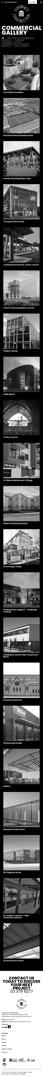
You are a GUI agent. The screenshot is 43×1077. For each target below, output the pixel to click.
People (4, 1042)
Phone (10, 2)
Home (4, 1036)
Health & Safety (7, 1049)
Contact (4, 1052)
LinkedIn (5, 1028)
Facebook (9, 1027)
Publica (23, 1074)
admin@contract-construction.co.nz (18, 1022)
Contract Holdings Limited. (13, 1072)
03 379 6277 (10, 1020)
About (4, 1039)
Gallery (4, 1046)
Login (34, 2)
